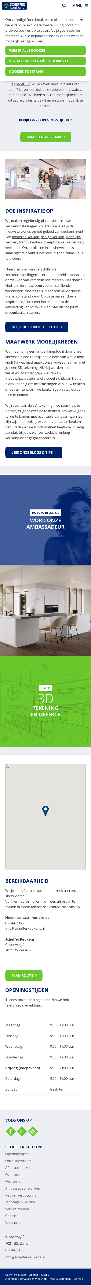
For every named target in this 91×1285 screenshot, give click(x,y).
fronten (36, 373)
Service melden (17, 1209)
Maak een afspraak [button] (44, 137)
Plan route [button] (22, 975)
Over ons (12, 1174)
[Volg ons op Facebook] (10, 1132)
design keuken (52, 237)
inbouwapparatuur (20, 378)
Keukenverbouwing (20, 1195)
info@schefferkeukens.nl (25, 928)
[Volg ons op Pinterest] (32, 1132)
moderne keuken (25, 237)
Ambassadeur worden (22, 1188)
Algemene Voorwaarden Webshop (26, 1279)
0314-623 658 (15, 1250)
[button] (45, 810)
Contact (11, 1215)
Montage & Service (20, 1202)
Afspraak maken (18, 1167)
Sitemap (78, 1279)
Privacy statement (60, 1279)
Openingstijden (17, 1154)
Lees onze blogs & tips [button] (32, 452)
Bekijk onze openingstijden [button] (44, 120)
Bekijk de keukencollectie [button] (35, 327)
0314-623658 (15, 923)
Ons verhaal (14, 1181)
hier (14, 901)
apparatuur (21, 84)
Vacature (12, 1222)
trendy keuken (30, 242)
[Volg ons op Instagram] (21, 1132)
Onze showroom (18, 1161)
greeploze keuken (58, 242)
